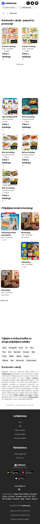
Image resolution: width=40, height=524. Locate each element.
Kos (9, 352)
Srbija (22, 499)
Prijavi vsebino (20, 430)
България (33, 494)
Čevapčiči (12, 348)
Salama (5, 360)
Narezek (17, 352)
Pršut (4, 356)
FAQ (20, 422)
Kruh (21, 348)
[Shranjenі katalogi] (28, 3)
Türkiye (28, 499)
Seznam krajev (20, 434)
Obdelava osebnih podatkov (20, 519)
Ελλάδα (11, 496)
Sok (12, 360)
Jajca (36, 395)
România (16, 499)
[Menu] (36, 3)
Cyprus (4, 496)
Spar (28, 378)
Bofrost (35, 378)
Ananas (26, 352)
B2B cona (20, 458)
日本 (29, 496)
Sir (26, 348)
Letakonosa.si (7, 374)
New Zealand (7, 499)
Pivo (4, 352)
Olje (33, 352)
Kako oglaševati (20, 454)
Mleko (11, 356)
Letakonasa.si (26, 505)
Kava (4, 348)
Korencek (20, 360)
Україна (34, 499)
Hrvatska (19, 496)
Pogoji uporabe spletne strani (20, 515)
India (25, 496)
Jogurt (26, 356)
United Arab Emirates (20, 494)
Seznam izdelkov (20, 438)
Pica (31, 348)
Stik (20, 426)
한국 (33, 496)
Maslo (19, 356)
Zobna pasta (31, 360)
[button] (32, 3)
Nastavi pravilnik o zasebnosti (20, 511)
